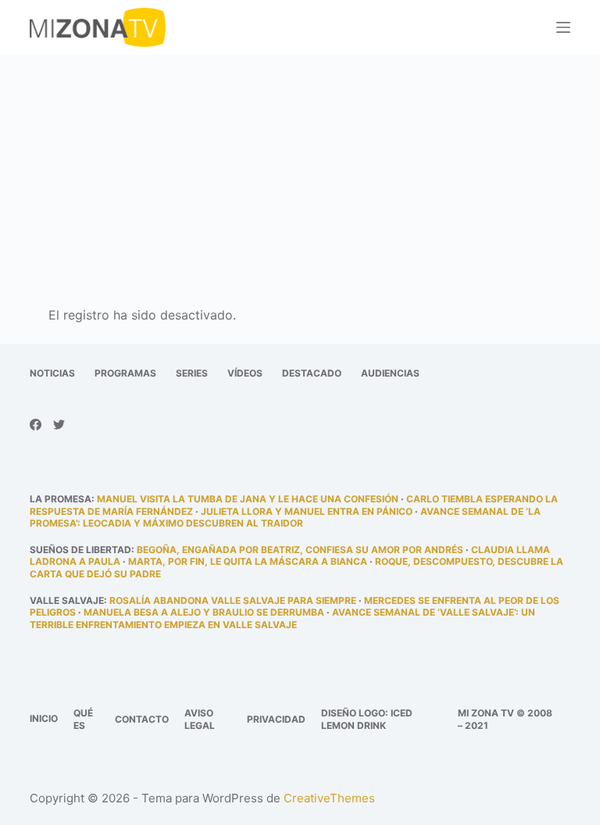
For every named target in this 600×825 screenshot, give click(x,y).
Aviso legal (199, 719)
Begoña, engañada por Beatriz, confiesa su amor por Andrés (300, 549)
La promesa (60, 499)
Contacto (142, 719)
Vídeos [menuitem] (244, 373)
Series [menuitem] (192, 373)
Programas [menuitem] (125, 373)
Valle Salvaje (67, 600)
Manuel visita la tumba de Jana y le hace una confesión (247, 499)
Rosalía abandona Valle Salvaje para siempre (232, 600)
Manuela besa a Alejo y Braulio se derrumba (204, 612)
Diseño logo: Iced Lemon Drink (366, 719)
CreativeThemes (329, 798)
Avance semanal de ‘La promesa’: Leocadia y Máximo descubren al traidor (285, 517)
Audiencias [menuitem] (390, 373)
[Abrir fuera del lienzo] (563, 27)
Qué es (83, 719)
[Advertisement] (300, 170)
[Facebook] (35, 424)
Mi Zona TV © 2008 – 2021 (505, 719)
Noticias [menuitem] (52, 373)
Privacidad (276, 719)
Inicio (44, 718)
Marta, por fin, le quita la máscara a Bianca (247, 561)
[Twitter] (59, 424)
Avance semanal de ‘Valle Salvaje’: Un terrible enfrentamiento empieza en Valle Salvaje (282, 618)
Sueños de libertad (80, 549)
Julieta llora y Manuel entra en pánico (306, 511)
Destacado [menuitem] (311, 373)
